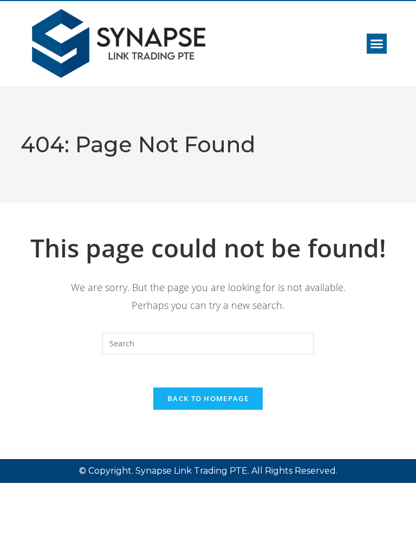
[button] (377, 44)
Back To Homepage (208, 398)
